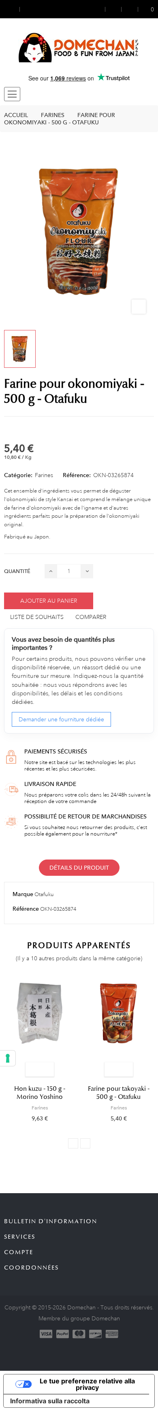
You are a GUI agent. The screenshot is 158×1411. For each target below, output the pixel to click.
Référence (26, 908)
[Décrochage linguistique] (27, 9)
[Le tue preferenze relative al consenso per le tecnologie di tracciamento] (7, 1058)
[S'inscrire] (113, 9)
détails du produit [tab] (79, 867)
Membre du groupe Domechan (79, 1318)
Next (85, 1143)
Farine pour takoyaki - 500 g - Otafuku (118, 1093)
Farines (44, 475)
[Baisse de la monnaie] (11, 9)
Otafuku (44, 894)
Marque (23, 894)
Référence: (77, 475)
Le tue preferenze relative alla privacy (87, 1384)
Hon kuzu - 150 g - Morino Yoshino (39, 1093)
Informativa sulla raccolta (50, 1401)
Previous (73, 1143)
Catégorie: (18, 475)
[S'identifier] (99, 9)
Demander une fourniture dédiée (61, 719)
